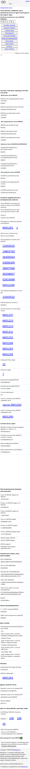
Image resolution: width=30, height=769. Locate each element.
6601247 (7, 315)
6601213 (7, 326)
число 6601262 (12, 404)
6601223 (7, 320)
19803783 (8, 251)
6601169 (7, 343)
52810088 (8, 279)
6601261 (7, 227)
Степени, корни (9, 30)
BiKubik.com (16, 750)
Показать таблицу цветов (9, 746)
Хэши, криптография (9, 35)
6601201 (7, 337)
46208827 (8, 273)
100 (11, 718)
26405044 (8, 257)
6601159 (7, 354)
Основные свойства (9, 27)
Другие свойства (9, 49)
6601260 (7, 416)
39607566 (8, 268)
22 (4, 364)
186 (19, 718)
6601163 (7, 348)
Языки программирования (9, 38)
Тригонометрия (9, 33)
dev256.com (24, 766)
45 (4, 724)
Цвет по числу (9, 43)
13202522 (8, 245)
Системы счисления (9, 25)
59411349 (8, 285)
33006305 (8, 262)
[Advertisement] (15, 72)
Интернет (9, 46)
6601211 (7, 331)
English (28, 1)
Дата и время (9, 41)
